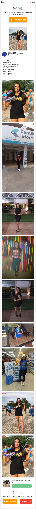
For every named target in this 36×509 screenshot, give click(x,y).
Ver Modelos (26, 501)
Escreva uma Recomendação (21, 486)
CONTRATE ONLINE (19, 20)
